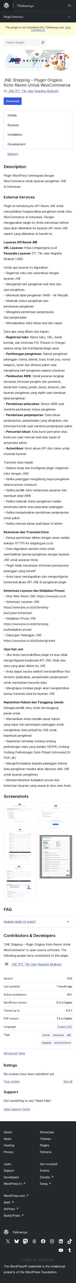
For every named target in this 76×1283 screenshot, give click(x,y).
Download (12, 101)
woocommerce (62, 1042)
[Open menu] (70, 5)
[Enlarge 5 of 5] (67, 840)
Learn (7, 1164)
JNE (69, 1035)
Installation (15, 134)
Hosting (9, 1145)
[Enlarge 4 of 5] (67, 807)
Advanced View (14, 1053)
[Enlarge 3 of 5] (31, 869)
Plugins (44, 1145)
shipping (46, 1042)
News (7, 1139)
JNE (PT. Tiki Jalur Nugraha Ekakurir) (33, 91)
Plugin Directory (13, 16)
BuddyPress (14, 1215)
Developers (11, 1177)
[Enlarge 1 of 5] (31, 807)
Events (44, 1170)
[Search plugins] (42, 42)
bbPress (11, 1209)
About (8, 1132)
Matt (9, 1202)
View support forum (17, 1109)
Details (12, 115)
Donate (47, 1177)
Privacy (9, 1152)
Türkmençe (19, 1232)
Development (17, 144)
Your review (12, 1081)
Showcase (47, 1132)
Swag (45, 1184)
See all (67, 1081)
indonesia (58, 1035)
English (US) (65, 1026)
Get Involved (49, 1164)
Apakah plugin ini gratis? (20, 921)
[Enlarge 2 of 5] (31, 833)
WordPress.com (16, 1196)
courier (46, 1035)
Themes (45, 1139)
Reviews (13, 125)
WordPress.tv (15, 1184)
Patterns (45, 1152)
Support (12, 154)
